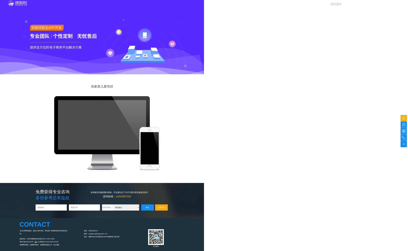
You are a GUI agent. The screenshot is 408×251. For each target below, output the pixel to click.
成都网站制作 (34, 245)
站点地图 (56, 245)
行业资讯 (348, 3)
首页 (302, 3)
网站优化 (322, 3)
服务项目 (311, 3)
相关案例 (335, 3)
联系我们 (370, 3)
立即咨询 (161, 207)
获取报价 (403, 118)
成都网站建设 (24, 245)
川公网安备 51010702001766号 (47, 242)
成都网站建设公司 (46, 245)
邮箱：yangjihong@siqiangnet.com (95, 234)
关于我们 (359, 3)
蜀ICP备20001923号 (26, 242)
